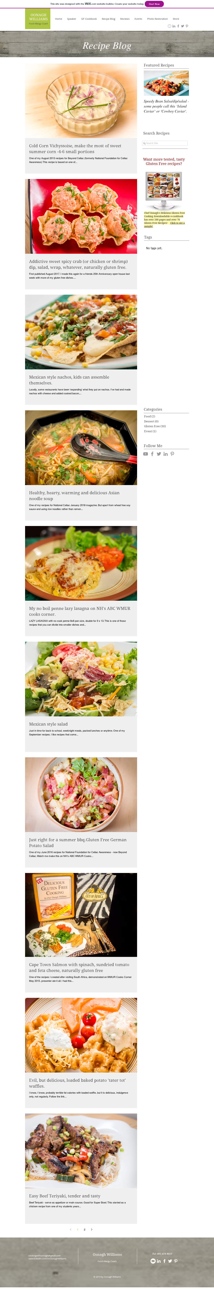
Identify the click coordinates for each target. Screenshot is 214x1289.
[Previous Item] (149, 83)
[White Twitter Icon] (170, 1261)
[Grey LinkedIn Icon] (174, 26)
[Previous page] (71, 1229)
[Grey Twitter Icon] (183, 26)
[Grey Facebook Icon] (178, 26)
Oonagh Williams (107, 1255)
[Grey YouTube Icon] (145, 454)
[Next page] (92, 1229)
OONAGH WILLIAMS (38, 17)
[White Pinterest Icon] (175, 1261)
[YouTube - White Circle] (153, 1261)
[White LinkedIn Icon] (158, 1261)
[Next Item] (183, 83)
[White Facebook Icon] (164, 1261)
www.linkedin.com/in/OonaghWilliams (47, 1258)
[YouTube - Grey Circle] (170, 26)
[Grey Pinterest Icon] (187, 26)
